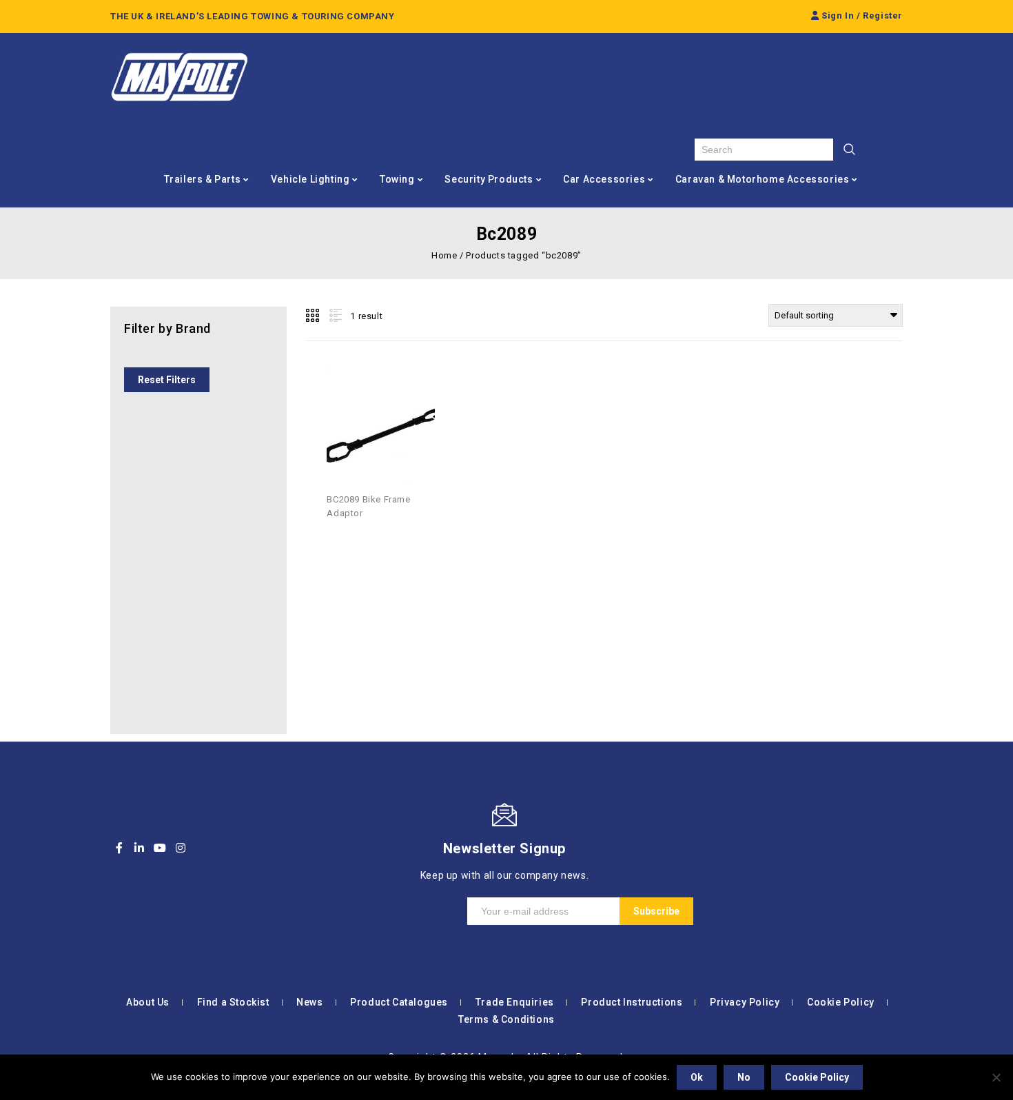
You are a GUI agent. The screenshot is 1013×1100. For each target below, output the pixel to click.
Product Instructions (631, 1002)
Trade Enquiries (514, 1002)
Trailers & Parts (202, 179)
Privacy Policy (744, 1002)
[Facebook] (119, 848)
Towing (397, 179)
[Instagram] (181, 848)
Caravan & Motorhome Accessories (762, 179)
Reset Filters (167, 379)
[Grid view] (313, 315)
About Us (148, 1002)
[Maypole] (179, 77)
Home (444, 255)
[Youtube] (160, 848)
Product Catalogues (399, 1002)
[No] (996, 1077)
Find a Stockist (233, 1002)
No (743, 1077)
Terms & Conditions (506, 1019)
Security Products (488, 179)
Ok (696, 1077)
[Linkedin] (140, 848)
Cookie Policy (840, 1002)
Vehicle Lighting (310, 179)
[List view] (334, 315)
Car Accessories (604, 179)
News (309, 1002)
